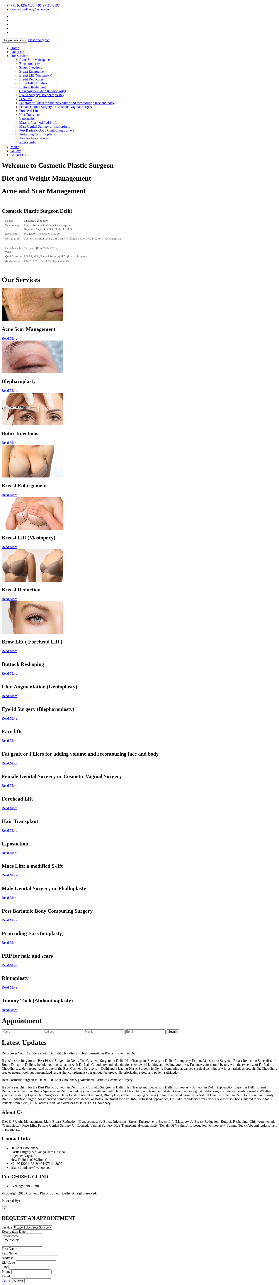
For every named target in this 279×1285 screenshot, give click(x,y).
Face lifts (25, 99)
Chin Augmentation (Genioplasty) (42, 91)
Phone (6, 1271)
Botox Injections (30, 67)
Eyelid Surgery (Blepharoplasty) (41, 95)
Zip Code (8, 1262)
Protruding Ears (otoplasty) (37, 134)
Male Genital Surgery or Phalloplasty (44, 126)
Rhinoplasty (27, 142)
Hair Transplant (30, 114)
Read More (9, 338)
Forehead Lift (28, 111)
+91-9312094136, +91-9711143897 (35, 5)
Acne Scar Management (35, 60)
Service (7, 1227)
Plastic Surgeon (38, 40)
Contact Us (18, 155)
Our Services (19, 56)
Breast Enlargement (32, 71)
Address (7, 1258)
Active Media (29, 1201)
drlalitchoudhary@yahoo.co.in (31, 9)
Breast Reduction (31, 79)
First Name (9, 1249)
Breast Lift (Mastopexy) (35, 75)
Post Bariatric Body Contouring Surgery (47, 130)
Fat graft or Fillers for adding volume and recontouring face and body (66, 103)
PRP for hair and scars (34, 138)
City (5, 1267)
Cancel (6, 1281)
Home (14, 48)
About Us (17, 52)
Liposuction (27, 118)
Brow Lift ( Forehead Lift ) (37, 83)
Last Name (9, 1253)
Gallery (15, 151)
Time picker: (10, 1240)
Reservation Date (14, 1231)
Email (6, 1276)
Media (14, 147)
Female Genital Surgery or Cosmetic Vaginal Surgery (55, 107)
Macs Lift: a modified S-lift (37, 122)
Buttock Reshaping (32, 87)
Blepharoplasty (29, 63)
